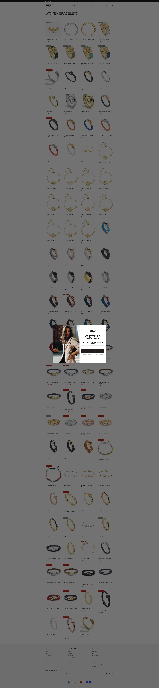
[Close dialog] (104, 327)
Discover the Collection (92, 351)
